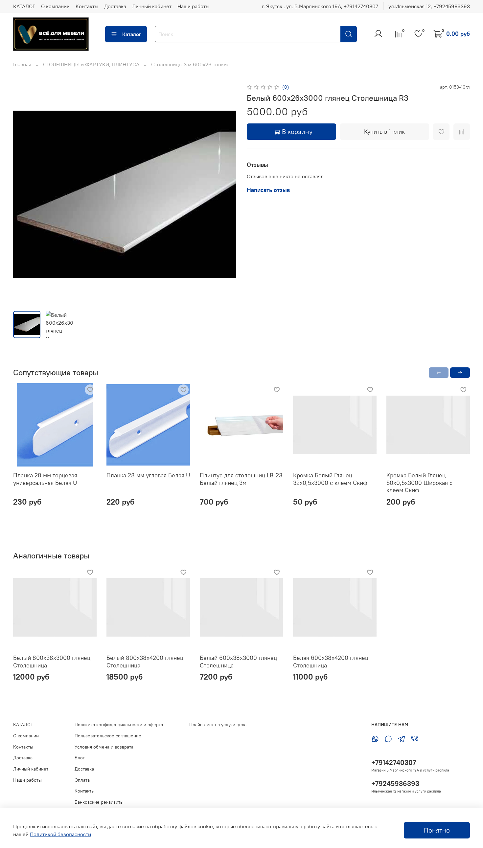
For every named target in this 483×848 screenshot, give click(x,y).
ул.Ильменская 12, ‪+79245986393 (429, 6)
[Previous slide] (24, 194)
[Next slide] (226, 194)
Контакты (87, 6)
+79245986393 (395, 783)
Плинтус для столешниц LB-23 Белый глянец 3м (241, 479)
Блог (80, 758)
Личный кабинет (152, 6)
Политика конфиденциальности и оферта (119, 725)
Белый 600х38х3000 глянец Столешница (238, 661)
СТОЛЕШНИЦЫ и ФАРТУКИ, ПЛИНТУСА (91, 64)
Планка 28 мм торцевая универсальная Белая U (45, 479)
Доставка (115, 6)
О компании (55, 6)
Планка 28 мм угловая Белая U (148, 475)
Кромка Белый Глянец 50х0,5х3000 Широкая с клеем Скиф (419, 482)
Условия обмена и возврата (104, 747)
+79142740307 (393, 762)
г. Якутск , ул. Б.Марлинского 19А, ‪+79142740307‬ (320, 6)
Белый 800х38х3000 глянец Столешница (51, 661)
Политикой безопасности (60, 834)
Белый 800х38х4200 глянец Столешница (144, 661)
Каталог (131, 34)
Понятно (437, 830)
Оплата (82, 780)
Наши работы (193, 6)
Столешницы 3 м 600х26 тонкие (190, 64)
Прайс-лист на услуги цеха (217, 725)
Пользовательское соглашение (108, 736)
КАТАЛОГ (24, 6)
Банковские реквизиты (99, 802)
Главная (22, 64)
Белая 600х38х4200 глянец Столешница (330, 661)
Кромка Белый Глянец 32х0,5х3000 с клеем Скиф (330, 479)
